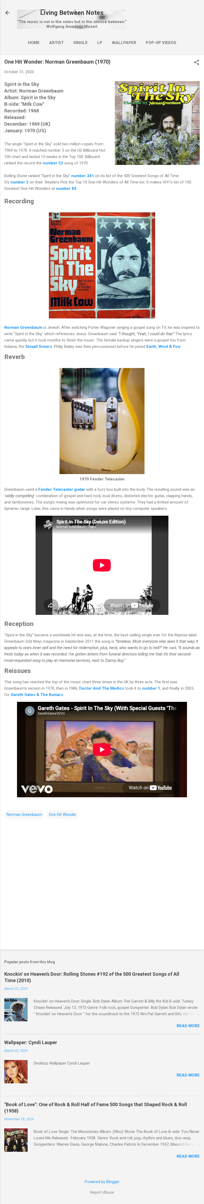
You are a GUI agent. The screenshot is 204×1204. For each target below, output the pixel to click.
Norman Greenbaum (23, 327)
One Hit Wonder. (63, 814)
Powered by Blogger (102, 1181)
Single (80, 42)
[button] (196, 63)
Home (34, 42)
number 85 (66, 188)
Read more (188, 1025)
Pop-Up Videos (161, 42)
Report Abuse (102, 1192)
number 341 (82, 175)
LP (99, 42)
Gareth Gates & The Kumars (37, 694)
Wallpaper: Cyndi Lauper (30, 1042)
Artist (56, 42)
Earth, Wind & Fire (163, 346)
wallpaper (124, 42)
